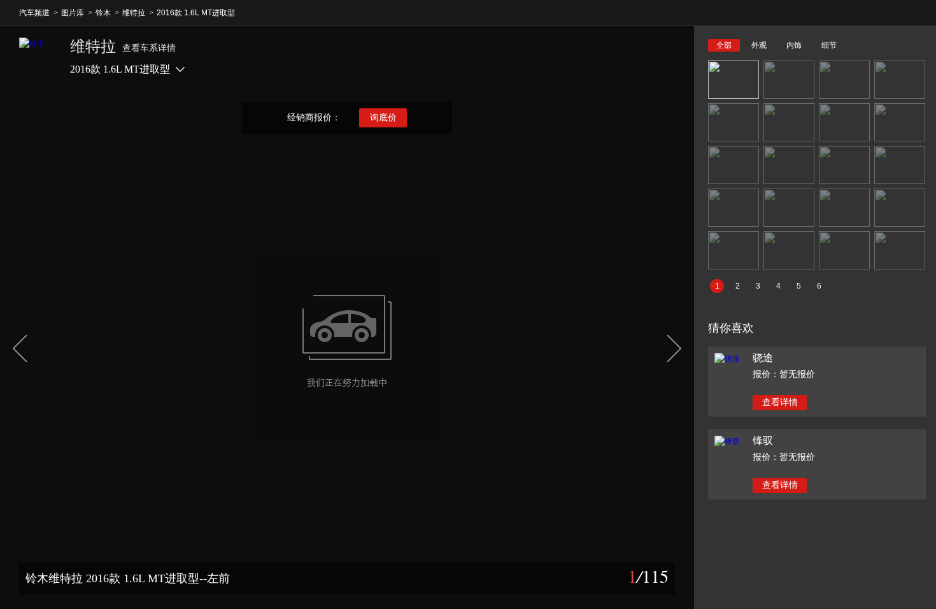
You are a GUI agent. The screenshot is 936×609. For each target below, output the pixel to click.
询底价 (383, 117)
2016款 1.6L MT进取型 (196, 12)
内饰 (794, 45)
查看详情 (780, 402)
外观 (759, 45)
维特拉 (133, 12)
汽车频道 (34, 12)
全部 (724, 45)
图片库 (72, 12)
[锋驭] (727, 441)
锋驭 (763, 440)
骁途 (763, 357)
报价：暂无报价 (784, 374)
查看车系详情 (149, 48)
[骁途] (727, 358)
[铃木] (38, 57)
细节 (829, 45)
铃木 (103, 12)
